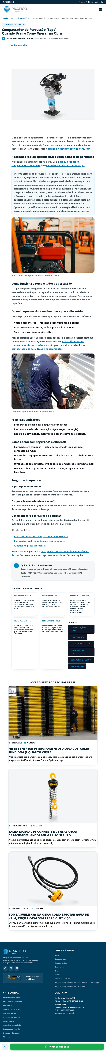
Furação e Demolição (12, 1025)
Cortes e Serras (9, 1013)
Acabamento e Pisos (11, 997)
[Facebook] (5, 968)
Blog (56, 971)
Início (5, 18)
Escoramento (8, 1021)
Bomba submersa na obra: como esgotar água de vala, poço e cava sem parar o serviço (49, 916)
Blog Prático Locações (20, 18)
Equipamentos (61, 963)
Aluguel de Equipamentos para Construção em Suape (77, 982)
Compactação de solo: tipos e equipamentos (39, 541)
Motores (6, 1037)
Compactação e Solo (14, 25)
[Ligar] (5, 1047)
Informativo (77, 666)
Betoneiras (7, 1005)
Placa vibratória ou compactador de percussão (41, 536)
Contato (58, 975)
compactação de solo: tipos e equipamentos (37, 348)
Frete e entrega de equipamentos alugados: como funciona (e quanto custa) (49, 750)
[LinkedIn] (16, 968)
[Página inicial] (27, 952)
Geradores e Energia (22, 596)
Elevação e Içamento (11, 1017)
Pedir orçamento (59, 1046)
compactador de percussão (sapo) (65, 165)
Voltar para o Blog (19, 45)
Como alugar (60, 967)
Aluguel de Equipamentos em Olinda (70, 986)
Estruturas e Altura (51, 596)
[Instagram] (11, 968)
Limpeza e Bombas (11, 1033)
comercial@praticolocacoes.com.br (69, 1007)
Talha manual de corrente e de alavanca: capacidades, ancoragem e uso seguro (43, 833)
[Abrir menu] (100, 9)
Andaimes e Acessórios (12, 1001)
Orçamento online (62, 979)
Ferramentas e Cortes (79, 596)
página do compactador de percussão (69, 148)
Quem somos (60, 959)
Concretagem (77, 637)
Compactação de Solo (12, 1009)
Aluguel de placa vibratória (30, 545)
